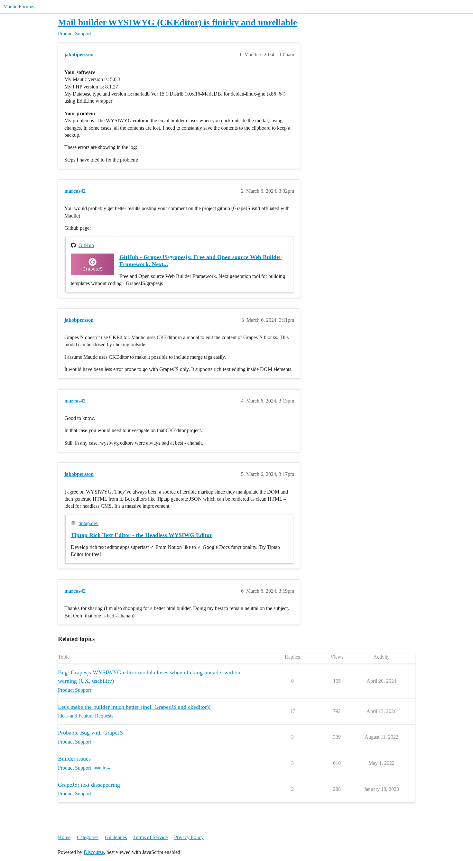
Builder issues (74, 758)
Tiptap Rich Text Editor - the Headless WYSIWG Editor (141, 535)
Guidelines (116, 837)
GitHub (86, 245)
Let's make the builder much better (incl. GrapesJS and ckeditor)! (134, 707)
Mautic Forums (18, 6)
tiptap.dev (88, 523)
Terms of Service (150, 837)
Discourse (94, 852)
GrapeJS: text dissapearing (89, 785)
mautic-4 (102, 767)
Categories (87, 837)
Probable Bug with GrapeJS (90, 732)
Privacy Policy (189, 837)
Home (64, 837)
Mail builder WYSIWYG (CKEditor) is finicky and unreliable (177, 22)
